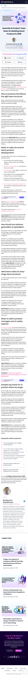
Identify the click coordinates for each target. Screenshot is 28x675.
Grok (21, 62)
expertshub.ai (19, 46)
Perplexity (21, 58)
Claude (9, 62)
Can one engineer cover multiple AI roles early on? (13, 443)
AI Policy (14, 670)
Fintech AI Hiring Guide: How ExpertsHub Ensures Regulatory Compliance (14, 592)
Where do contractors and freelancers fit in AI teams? (13, 470)
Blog (5, 5)
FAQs (16, 668)
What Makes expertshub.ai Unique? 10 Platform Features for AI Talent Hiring (13, 621)
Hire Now (18, 650)
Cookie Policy (7, 670)
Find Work (9, 650)
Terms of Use (23, 668)
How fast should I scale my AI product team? (13, 464)
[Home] (1, 5)
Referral (3, 668)
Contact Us (21, 670)
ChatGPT (9, 58)
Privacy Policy (10, 668)
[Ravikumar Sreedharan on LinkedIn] (21, 44)
